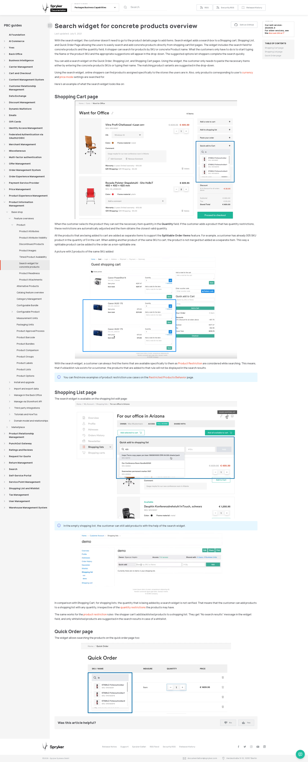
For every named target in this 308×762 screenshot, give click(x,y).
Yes (248, 722)
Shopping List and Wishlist (24, 488)
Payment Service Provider (24, 182)
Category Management (29, 298)
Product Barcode (26, 337)
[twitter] (245, 746)
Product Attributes (29, 231)
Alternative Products (28, 286)
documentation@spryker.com (202, 758)
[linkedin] (264, 746)
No (230, 722)
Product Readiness (29, 273)
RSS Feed (154, 746)
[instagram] (251, 746)
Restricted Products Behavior (167, 377)
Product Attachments (30, 279)
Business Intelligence (21, 60)
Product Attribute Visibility (33, 237)
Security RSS (227, 7)
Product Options (25, 375)
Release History (254, 7)
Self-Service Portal (20, 475)
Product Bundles (25, 343)
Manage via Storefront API (28, 401)
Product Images (27, 250)
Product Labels (25, 362)
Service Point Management (24, 481)
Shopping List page (273, 51)
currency (247, 72)
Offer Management (20, 163)
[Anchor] (100, 96)
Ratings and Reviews (21, 449)
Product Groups (25, 356)
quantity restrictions (133, 607)
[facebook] (238, 746)
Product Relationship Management (21, 435)
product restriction (95, 614)
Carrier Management (21, 66)
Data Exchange (17, 95)
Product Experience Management (28, 195)
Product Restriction (190, 363)
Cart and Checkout (20, 73)
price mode (66, 77)
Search (13, 469)
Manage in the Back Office (28, 395)
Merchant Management (22, 144)
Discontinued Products (31, 244)
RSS (207, 7)
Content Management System (26, 79)
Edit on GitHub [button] (247, 24)
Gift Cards (15, 121)
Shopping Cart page (274, 47)
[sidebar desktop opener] (50, 25)
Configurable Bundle (27, 305)
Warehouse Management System (28, 507)
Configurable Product (28, 311)
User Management (19, 501)
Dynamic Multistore (20, 108)
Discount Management (22, 102)
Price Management (20, 189)
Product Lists (24, 369)
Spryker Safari (139, 746)
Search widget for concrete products (29, 265)
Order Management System (25, 170)
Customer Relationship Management (22, 87)
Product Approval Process (30, 330)
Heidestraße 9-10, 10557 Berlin (242, 758)
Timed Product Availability (33, 256)
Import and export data (26, 388)
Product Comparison (28, 350)
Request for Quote (20, 456)
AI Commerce (16, 41)
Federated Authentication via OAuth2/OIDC (26, 136)
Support (124, 746)
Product (21, 224)
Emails (12, 115)
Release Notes (109, 746)
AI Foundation (17, 34)
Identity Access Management (26, 128)
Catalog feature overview (30, 292)
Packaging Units (25, 324)
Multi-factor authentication (25, 157)
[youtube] (258, 746)
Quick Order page (273, 55)
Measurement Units (27, 318)
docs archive (275, 33)
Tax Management (19, 494)
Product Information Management (21, 204)
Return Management (21, 462)
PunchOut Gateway (20, 443)
